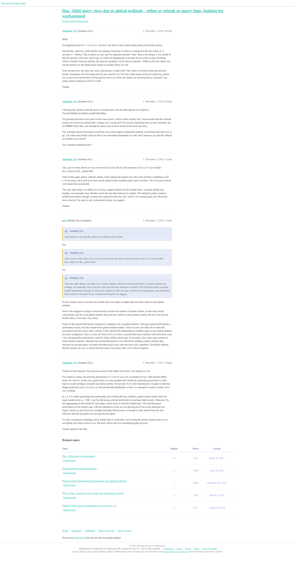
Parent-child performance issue (79, 468)
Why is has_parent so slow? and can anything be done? (93, 493)
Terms (179, 549)
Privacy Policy (125, 530)
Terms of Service (106, 530)
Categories (76, 530)
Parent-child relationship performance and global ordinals (94, 480)
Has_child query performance (78, 456)
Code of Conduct (209, 549)
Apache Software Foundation (175, 551)
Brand (196, 549)
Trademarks (168, 549)
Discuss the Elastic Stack (14, 3)
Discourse (79, 537)
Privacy (188, 549)
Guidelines (90, 530)
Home (65, 530)
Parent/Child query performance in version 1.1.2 (89, 505)
